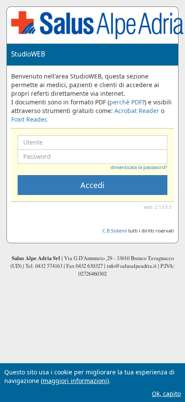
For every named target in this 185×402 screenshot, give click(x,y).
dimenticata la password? (139, 167)
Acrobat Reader (136, 111)
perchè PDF (125, 102)
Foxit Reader (28, 119)
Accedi (92, 185)
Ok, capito (166, 393)
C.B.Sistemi (114, 230)
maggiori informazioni (75, 381)
